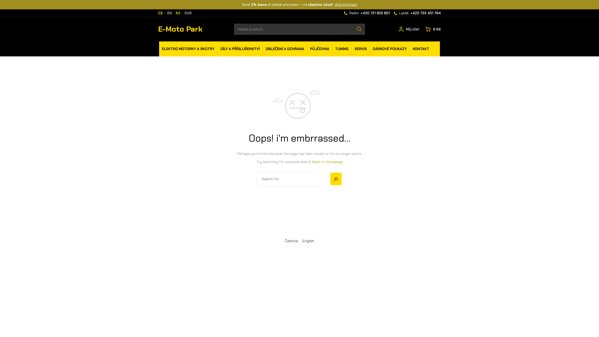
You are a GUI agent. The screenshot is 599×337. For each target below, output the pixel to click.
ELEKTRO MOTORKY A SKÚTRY (188, 49)
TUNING (342, 49)
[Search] (359, 29)
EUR (188, 13)
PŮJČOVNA (319, 49)
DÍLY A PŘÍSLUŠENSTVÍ (240, 49)
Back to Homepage (327, 162)
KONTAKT (421, 49)
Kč (178, 13)
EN (169, 13)
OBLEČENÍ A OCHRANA (285, 49)
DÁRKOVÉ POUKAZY (390, 49)
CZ (160, 13)
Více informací (346, 4)
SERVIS (360, 49)
